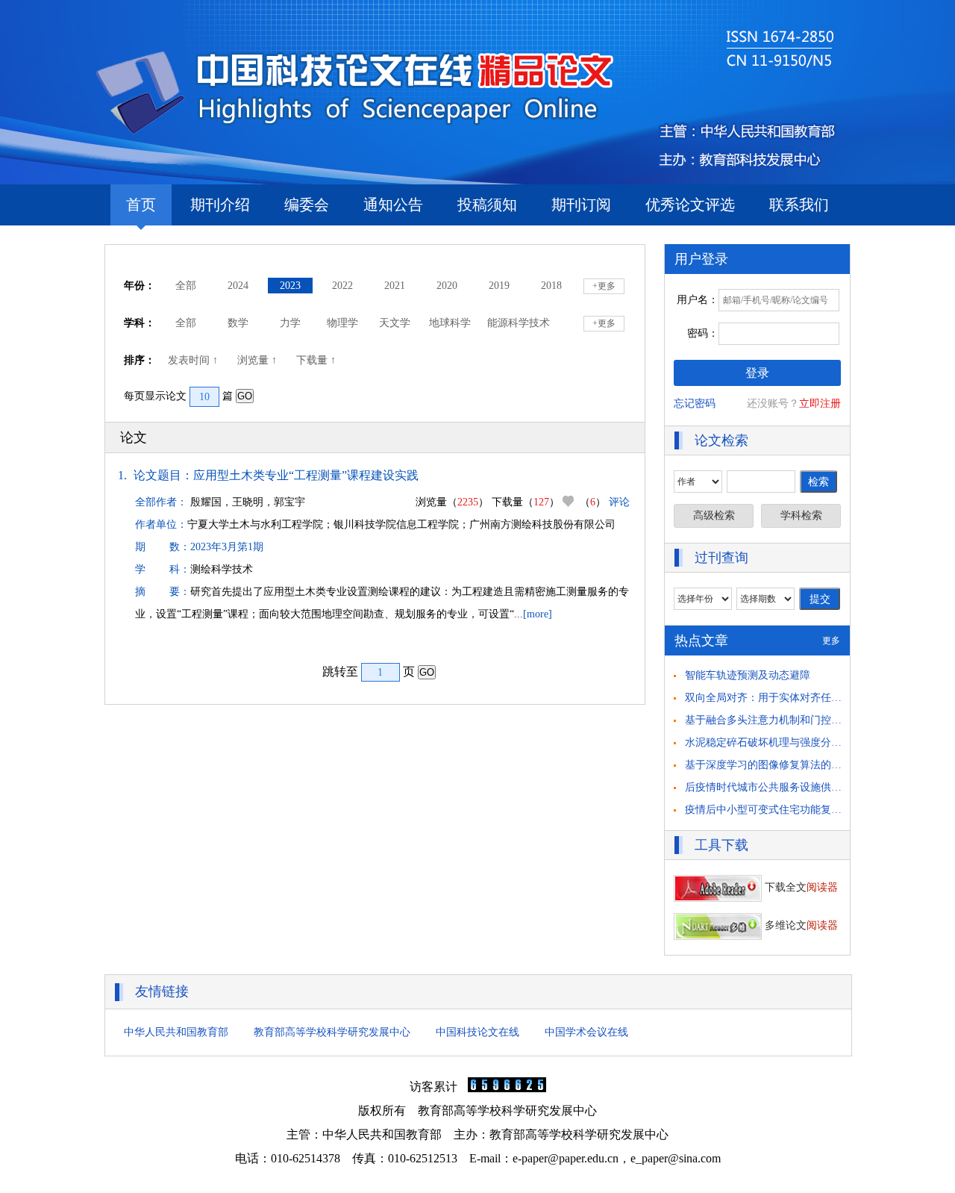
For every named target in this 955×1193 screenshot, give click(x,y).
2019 (499, 285)
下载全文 (800, 887)
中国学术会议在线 (586, 1032)
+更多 (604, 286)
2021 (394, 285)
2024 (238, 285)
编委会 (306, 204)
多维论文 (800, 925)
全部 (185, 285)
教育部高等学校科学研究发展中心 (332, 1032)
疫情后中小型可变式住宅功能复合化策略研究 (789, 809)
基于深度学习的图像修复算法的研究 (768, 764)
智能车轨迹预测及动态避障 (747, 675)
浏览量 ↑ (258, 360)
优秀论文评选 (690, 204)
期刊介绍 (220, 204)
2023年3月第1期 (226, 546)
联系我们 (799, 204)
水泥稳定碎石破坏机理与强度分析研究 (773, 742)
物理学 (342, 322)
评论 (619, 502)
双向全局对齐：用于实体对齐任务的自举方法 (789, 697)
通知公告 (393, 204)
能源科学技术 (518, 322)
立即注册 (820, 403)
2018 (551, 285)
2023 (290, 285)
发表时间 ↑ (194, 360)
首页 (141, 204)
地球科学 (450, 322)
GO (244, 396)
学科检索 (801, 515)
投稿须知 (487, 204)
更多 (831, 640)
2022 (342, 285)
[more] (537, 614)
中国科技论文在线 (477, 1032)
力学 (290, 322)
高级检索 (714, 515)
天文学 (394, 322)
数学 (238, 322)
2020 (446, 285)
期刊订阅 (581, 204)
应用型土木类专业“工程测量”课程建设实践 (306, 475)
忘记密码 (695, 403)
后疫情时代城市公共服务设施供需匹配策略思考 (794, 787)
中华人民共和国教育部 (176, 1032)
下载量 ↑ (317, 360)
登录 (757, 373)
